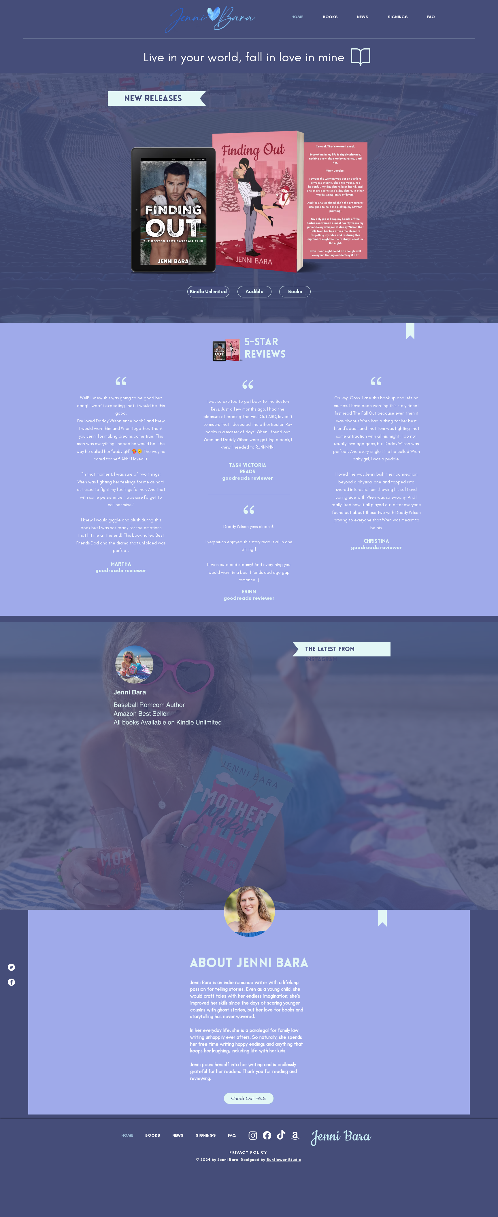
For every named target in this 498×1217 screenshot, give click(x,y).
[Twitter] (11, 967)
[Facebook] (11, 982)
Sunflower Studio (283, 1159)
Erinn (249, 592)
